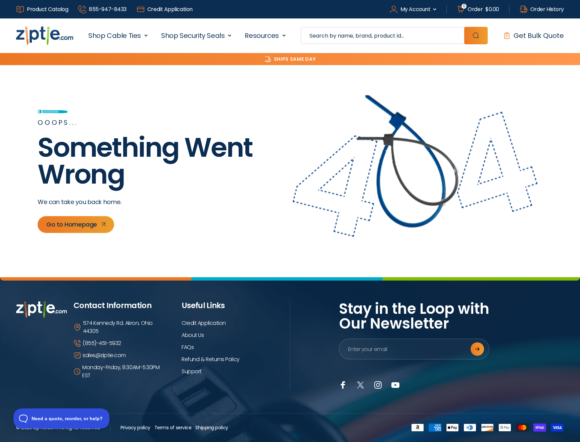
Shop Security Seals (193, 35)
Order (481, 9)
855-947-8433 (108, 9)
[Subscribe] (477, 349)
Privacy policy (135, 427)
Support (192, 371)
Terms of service (173, 427)
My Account (415, 9)
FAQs (188, 347)
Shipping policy (211, 427)
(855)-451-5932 (102, 343)
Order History (547, 9)
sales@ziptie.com (104, 355)
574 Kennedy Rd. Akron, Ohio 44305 (118, 327)
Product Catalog (47, 9)
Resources (262, 35)
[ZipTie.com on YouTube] (395, 385)
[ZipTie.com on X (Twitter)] (360, 385)
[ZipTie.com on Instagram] (378, 385)
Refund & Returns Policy (211, 359)
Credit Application (170, 9)
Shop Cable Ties (114, 35)
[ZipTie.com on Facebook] (343, 385)
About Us (193, 335)
